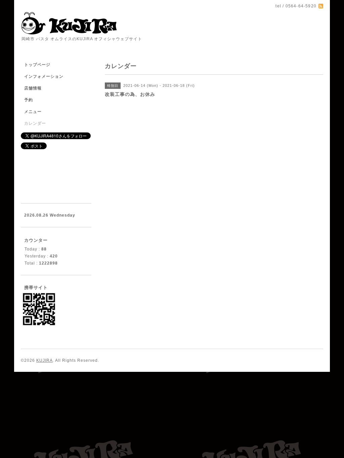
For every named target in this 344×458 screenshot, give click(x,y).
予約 (28, 100)
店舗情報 (33, 88)
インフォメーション (43, 76)
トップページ (37, 64)
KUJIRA (44, 360)
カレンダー (35, 123)
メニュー (33, 111)
